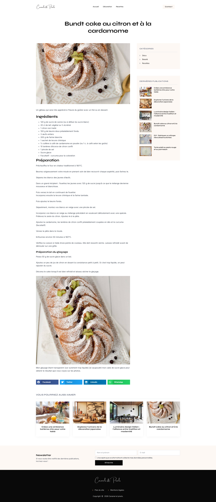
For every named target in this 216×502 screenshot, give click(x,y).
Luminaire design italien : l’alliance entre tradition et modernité (165, 114)
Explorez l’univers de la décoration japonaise (163, 101)
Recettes (119, 7)
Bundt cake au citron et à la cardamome (163, 428)
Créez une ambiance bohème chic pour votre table (164, 90)
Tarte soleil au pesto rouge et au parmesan (165, 148)
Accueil (96, 7)
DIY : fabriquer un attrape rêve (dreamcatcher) (164, 136)
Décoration (107, 7)
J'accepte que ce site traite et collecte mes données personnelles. (125, 458)
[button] (47, 382)
